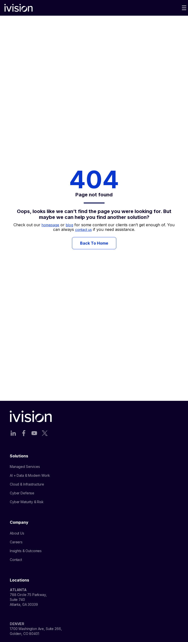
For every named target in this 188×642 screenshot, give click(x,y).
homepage (50, 225)
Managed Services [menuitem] (25, 466)
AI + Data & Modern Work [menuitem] (30, 475)
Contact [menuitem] (16, 560)
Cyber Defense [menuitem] (22, 493)
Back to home (94, 243)
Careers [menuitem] (16, 542)
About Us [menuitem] (17, 533)
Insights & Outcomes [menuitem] (26, 551)
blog (69, 225)
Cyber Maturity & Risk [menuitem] (27, 502)
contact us (83, 229)
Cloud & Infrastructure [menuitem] (27, 484)
